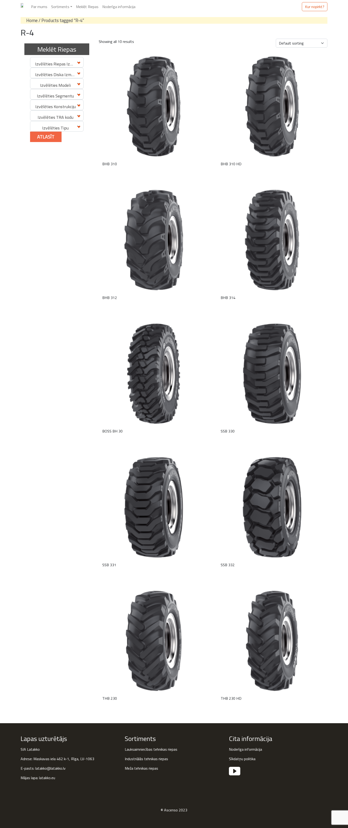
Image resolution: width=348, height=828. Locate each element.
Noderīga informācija (118, 6)
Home (32, 20)
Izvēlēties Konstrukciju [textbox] (55, 106)
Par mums (39, 6)
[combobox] (57, 62)
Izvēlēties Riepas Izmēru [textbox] (57, 64)
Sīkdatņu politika (242, 759)
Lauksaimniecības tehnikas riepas (151, 749)
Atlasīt (45, 136)
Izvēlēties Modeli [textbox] (55, 85)
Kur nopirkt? (314, 6)
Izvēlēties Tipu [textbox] (55, 128)
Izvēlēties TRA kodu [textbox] (55, 117)
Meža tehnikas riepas (141, 768)
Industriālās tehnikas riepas (146, 759)
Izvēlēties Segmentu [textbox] (55, 96)
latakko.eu (47, 778)
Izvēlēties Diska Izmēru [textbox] (56, 74)
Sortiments (60, 6)
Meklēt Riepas (87, 6)
